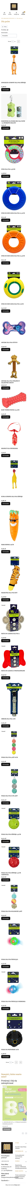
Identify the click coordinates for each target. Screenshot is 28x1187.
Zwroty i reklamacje (20, 1166)
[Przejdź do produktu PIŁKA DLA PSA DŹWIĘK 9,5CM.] (14, 820)
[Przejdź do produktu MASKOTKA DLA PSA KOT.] (14, 573)
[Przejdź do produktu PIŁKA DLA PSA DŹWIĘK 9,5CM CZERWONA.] (14, 858)
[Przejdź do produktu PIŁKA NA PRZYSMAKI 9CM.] (14, 1030)
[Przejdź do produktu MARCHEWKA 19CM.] (14, 525)
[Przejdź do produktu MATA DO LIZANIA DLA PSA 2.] (14, 618)
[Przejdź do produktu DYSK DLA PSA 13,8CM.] (14, 150)
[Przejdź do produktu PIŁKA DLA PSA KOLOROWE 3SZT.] (14, 897)
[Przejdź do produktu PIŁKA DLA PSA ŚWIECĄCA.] (14, 940)
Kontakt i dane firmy (20, 1147)
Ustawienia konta (20, 1176)
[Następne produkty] (16, 1062)
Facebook (4, 1180)
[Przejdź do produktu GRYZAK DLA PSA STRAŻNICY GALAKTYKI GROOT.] (14, 366)
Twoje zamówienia (20, 1175)
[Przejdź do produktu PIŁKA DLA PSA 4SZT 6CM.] (14, 743)
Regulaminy (18, 1165)
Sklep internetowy (12, 1185)
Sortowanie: (4, 32)
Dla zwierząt (19, 18)
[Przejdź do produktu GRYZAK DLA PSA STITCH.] (14, 328)
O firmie (17, 1148)
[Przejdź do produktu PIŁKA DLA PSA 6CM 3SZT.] (14, 781)
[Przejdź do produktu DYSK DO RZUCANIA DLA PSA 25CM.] (14, 284)
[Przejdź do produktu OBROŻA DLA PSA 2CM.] (14, 699)
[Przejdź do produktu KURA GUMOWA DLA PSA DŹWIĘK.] (14, 477)
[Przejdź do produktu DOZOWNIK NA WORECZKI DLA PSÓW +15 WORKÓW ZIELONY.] (14, 107)
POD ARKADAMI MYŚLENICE (8, 18)
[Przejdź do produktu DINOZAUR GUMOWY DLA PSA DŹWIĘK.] (14, 63)
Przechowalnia (19, 1178)
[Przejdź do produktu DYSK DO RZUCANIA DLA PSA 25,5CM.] (14, 196)
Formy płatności (19, 1155)
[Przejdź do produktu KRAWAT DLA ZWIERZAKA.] (14, 434)
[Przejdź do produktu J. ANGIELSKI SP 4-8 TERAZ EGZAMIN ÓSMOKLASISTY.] (14, 1103)
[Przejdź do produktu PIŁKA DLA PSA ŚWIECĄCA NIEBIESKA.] (14, 985)
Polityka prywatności (21, 1168)
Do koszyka (6, 89)
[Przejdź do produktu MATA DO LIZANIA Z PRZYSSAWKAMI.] (14, 657)
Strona (9, 41)
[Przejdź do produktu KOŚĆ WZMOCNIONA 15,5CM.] (14, 400)
